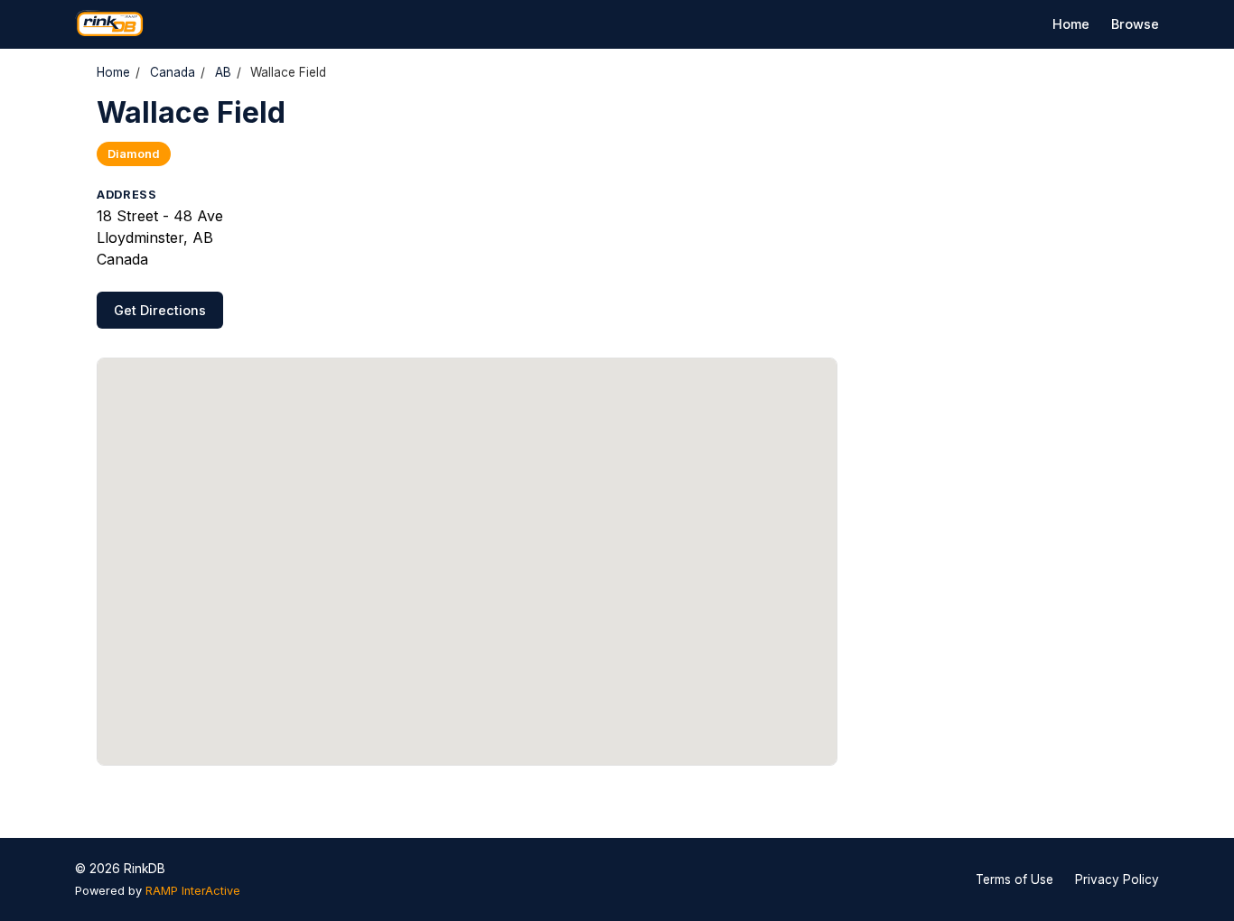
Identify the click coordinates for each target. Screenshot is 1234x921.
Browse (1135, 24)
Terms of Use (1014, 879)
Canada (172, 72)
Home (1070, 24)
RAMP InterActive (192, 891)
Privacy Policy (1117, 879)
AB (223, 72)
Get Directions (160, 310)
